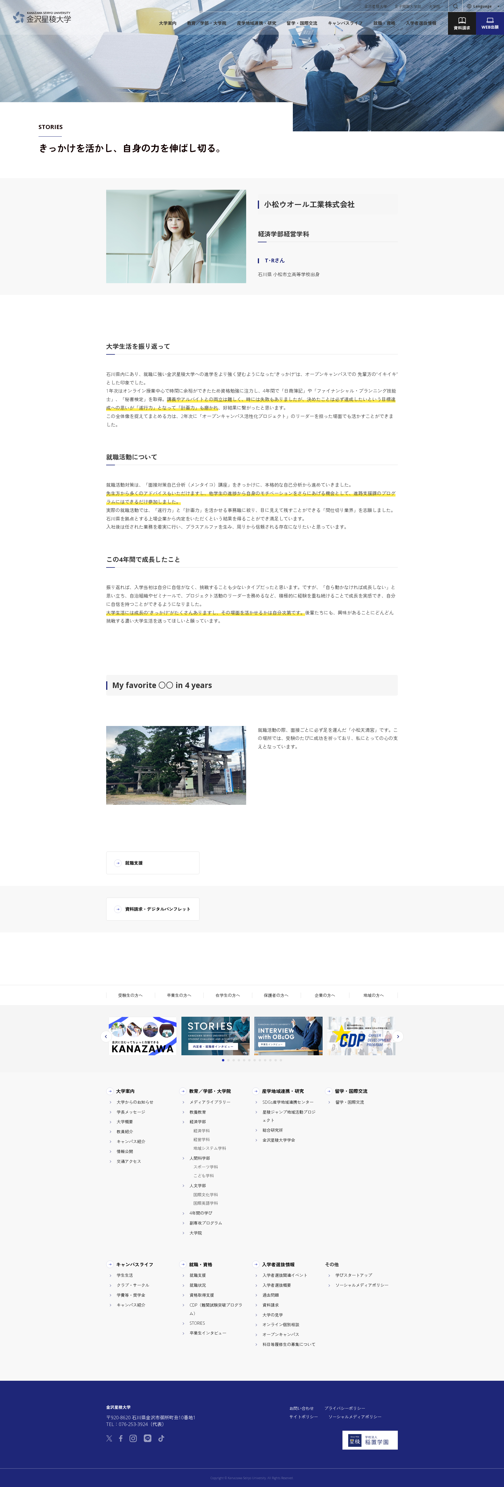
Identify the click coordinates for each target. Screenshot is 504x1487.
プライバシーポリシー (344, 1408)
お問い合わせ (301, 1408)
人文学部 (198, 1185)
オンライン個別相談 (280, 1324)
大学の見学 (272, 1315)
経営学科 (201, 1139)
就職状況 (198, 1285)
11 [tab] (275, 1060)
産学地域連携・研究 (283, 1091)
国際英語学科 (205, 1203)
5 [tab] (244, 1060)
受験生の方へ (130, 995)
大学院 (434, 6)
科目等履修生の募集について (289, 1344)
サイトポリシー (303, 1417)
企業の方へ (325, 995)
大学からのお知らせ (135, 1102)
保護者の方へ (276, 995)
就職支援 (198, 1275)
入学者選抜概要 (276, 1285)
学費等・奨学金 (131, 1295)
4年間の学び (201, 1213)
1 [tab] (223, 1060)
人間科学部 (200, 1158)
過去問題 (270, 1295)
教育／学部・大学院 (210, 1091)
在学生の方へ (228, 995)
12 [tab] (281, 1060)
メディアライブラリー (210, 1102)
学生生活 (125, 1275)
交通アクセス (129, 1161)
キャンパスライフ (134, 1264)
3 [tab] (233, 1060)
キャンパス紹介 (131, 1141)
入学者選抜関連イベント (284, 1275)
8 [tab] (260, 1060)
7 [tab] (254, 1060)
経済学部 (198, 1121)
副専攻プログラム (206, 1223)
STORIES (197, 1323)
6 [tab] (249, 1060)
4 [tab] (239, 1060)
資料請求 (270, 1305)
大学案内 (125, 1091)
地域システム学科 (209, 1148)
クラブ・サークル (133, 1285)
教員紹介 (125, 1131)
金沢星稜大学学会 (278, 1140)
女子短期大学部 (408, 6)
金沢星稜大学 (375, 6)
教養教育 (198, 1112)
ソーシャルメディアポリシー (361, 1285)
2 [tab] (228, 1060)
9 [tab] (265, 1060)
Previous (106, 1036)
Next (398, 1036)
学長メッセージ (131, 1112)
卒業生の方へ (179, 995)
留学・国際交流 (351, 1091)
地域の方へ (373, 995)
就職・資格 (200, 1264)
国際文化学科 (205, 1194)
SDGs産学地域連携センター (288, 1102)
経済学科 (201, 1130)
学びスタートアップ (353, 1275)
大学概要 (125, 1121)
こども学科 (203, 1175)
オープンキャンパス (280, 1334)
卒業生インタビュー (208, 1333)
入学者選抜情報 (278, 1264)
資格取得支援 (202, 1295)
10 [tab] (270, 1060)
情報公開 (125, 1151)
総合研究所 (272, 1130)
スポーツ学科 (205, 1167)
